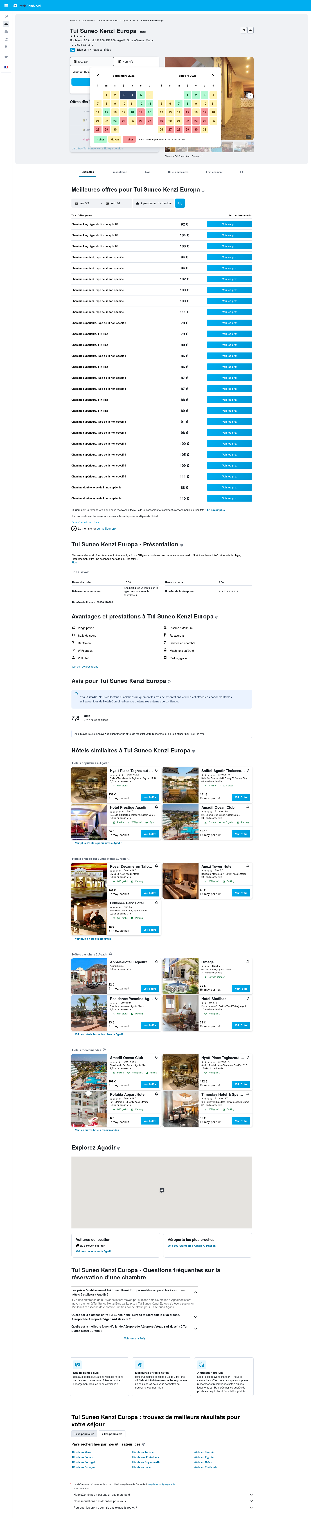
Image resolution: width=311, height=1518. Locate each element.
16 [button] (115, 112)
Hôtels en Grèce (202, 1462)
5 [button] (141, 95)
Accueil (73, 20)
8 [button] (106, 103)
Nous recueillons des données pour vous (100, 1501)
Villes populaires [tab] (112, 1434)
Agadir (126, 20)
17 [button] (123, 112)
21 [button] (97, 121)
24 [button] (123, 121)
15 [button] (106, 112)
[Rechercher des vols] (6, 16)
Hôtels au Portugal (83, 1462)
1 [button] (106, 95)
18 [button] (132, 112)
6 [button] (149, 95)
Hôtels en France (82, 1457)
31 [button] (204, 129)
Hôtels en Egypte (203, 1457)
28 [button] (97, 129)
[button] (6, 6)
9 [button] (115, 103)
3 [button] (124, 95)
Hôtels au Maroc (82, 1452)
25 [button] (132, 121)
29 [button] (106, 129)
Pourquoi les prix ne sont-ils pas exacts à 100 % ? (105, 1507)
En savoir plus (216, 510)
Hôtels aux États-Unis (145, 1457)
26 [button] (141, 121)
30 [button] (115, 129)
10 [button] (123, 103)
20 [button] (149, 112)
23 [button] (115, 121)
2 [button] (115, 95)
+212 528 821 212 (81, 44)
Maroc (85, 20)
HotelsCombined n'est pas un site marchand (102, 1494)
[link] (98, 842)
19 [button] (141, 112)
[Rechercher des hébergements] (6, 24)
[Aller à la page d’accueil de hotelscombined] (27, 5)
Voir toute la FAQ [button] (134, 1338)
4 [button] (132, 95)
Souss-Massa (105, 20)
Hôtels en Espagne (83, 1467)
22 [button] (106, 121)
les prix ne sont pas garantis (161, 1484)
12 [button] (141, 103)
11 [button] (132, 103)
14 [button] (97, 112)
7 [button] (98, 103)
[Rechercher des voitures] (6, 31)
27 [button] (149, 121)
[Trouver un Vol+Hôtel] (6, 39)
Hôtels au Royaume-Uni (146, 1462)
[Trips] (6, 57)
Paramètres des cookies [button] (85, 522)
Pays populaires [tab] (84, 1434)
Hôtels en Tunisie (143, 1452)
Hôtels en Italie (141, 1467)
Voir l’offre (150, 797)
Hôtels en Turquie (203, 1452)
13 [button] (149, 103)
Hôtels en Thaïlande (205, 1467)
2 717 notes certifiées (97, 49)
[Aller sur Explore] (6, 46)
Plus (74, 562)
